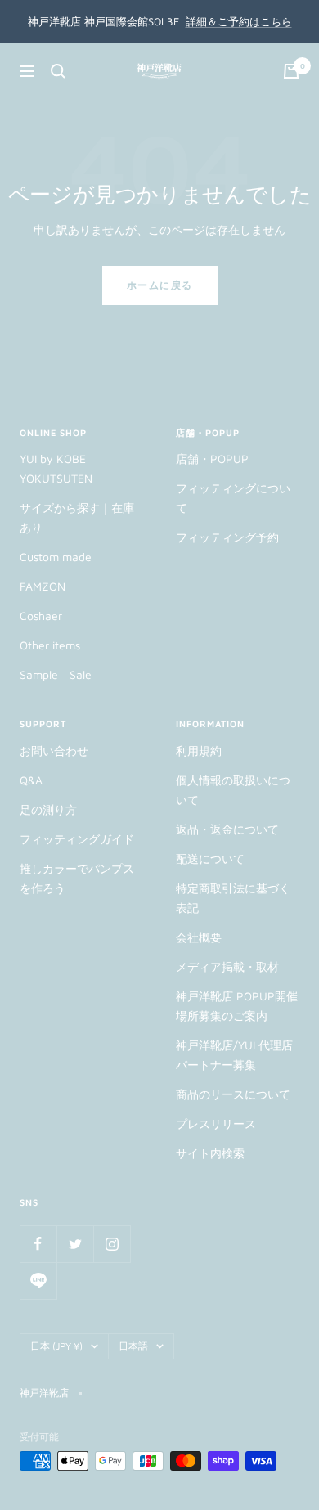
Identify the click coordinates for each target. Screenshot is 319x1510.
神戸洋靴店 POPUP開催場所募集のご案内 (237, 1005)
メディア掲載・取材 (227, 966)
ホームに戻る (160, 285)
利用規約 (199, 750)
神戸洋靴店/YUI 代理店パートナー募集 (234, 1055)
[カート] (291, 71)
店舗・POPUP (212, 458)
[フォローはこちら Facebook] (38, 1243)
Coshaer (41, 615)
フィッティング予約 (227, 537)
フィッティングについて (233, 498)
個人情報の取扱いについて (233, 790)
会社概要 (199, 937)
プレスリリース (216, 1123)
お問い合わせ (54, 750)
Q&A (31, 780)
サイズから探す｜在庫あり (77, 517)
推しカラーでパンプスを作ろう (77, 878)
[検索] (58, 71)
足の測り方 (48, 809)
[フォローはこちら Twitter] (74, 1243)
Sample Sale (56, 674)
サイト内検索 (210, 1153)
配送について (210, 858)
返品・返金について (227, 829)
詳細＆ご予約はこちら (239, 21)
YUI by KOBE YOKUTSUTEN (56, 468)
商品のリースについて (233, 1094)
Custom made (56, 557)
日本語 (133, 1346)
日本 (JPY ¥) (56, 1346)
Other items (50, 645)
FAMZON (42, 586)
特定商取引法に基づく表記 (233, 898)
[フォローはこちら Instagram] (111, 1243)
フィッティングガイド (77, 839)
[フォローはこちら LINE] (38, 1280)
